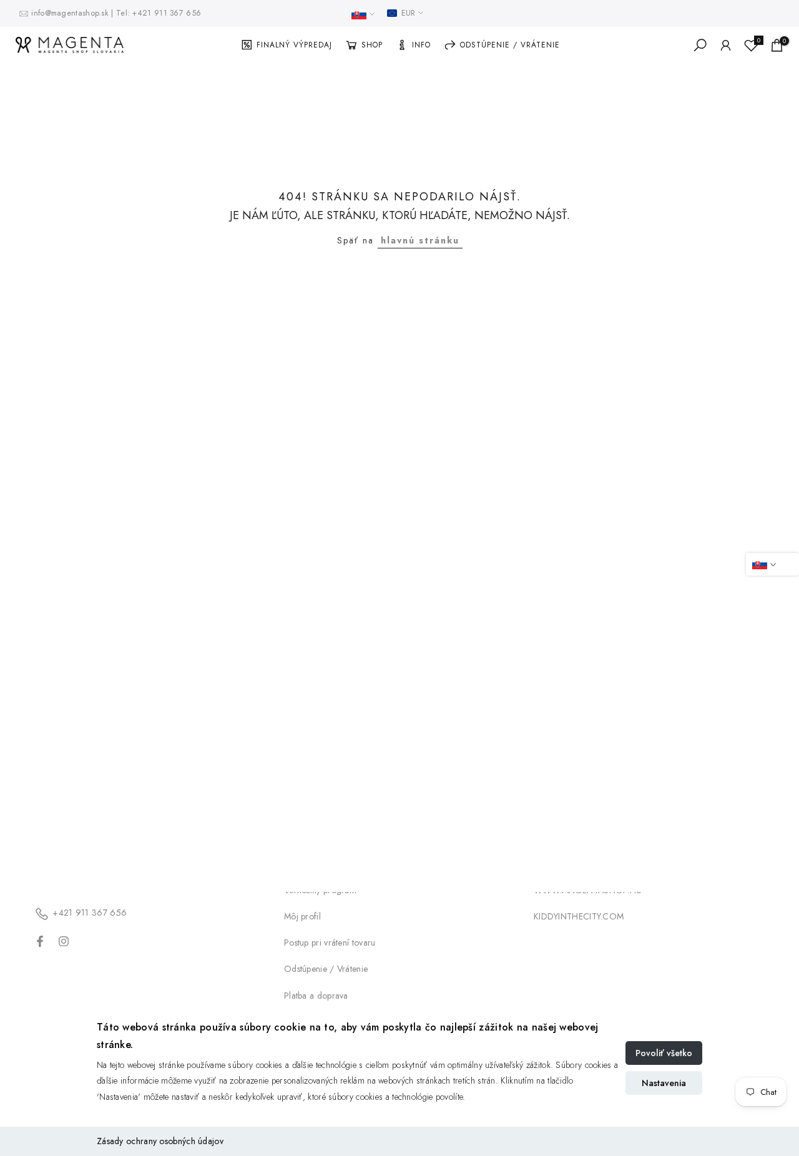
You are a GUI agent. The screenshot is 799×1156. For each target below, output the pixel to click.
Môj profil (302, 916)
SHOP (372, 45)
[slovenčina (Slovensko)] (363, 14)
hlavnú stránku (420, 240)
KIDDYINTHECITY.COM (579, 916)
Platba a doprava (316, 995)
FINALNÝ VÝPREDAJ (294, 45)
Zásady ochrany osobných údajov (160, 1141)
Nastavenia (664, 1083)
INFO (421, 45)
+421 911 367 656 (166, 13)
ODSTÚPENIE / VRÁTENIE (510, 45)
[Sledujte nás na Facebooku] (40, 941)
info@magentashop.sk (71, 13)
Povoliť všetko (663, 1053)
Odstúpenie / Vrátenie (326, 969)
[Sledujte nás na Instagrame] (63, 941)
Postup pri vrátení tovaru (330, 942)
